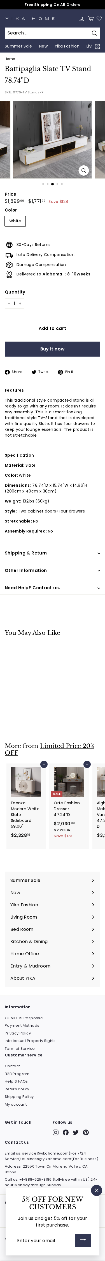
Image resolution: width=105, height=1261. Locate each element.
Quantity (15, 292)
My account (16, 1104)
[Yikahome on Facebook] (66, 1132)
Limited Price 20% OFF (49, 749)
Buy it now (52, 349)
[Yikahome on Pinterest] (86, 1132)
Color (11, 210)
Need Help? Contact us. (32, 588)
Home (10, 59)
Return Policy (17, 1089)
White (15, 221)
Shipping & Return (26, 553)
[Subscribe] (83, 1240)
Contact (12, 1066)
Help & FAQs (16, 1081)
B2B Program (17, 1073)
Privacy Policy (18, 1033)
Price (11, 194)
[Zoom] (83, 170)
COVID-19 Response (24, 1018)
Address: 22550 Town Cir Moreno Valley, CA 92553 (46, 1169)
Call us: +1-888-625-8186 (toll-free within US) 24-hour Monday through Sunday (51, 1182)
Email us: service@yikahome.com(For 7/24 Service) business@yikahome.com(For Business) (51, 1156)
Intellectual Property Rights (30, 1040)
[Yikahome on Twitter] (76, 1132)
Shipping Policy (19, 1096)
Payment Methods (22, 1025)
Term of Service (20, 1048)
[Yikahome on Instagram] (56, 1132)
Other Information (26, 570)
